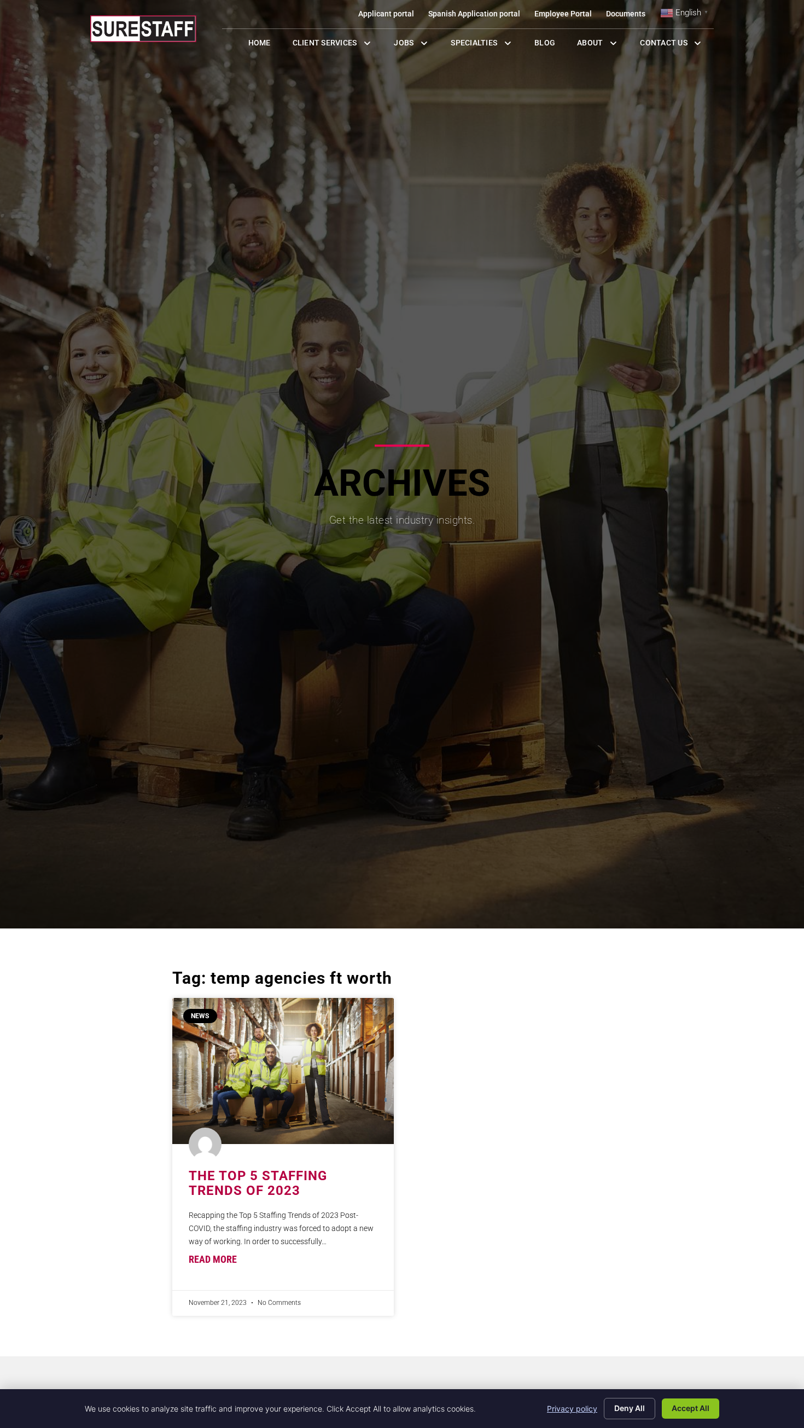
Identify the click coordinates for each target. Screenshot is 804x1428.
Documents (629, 16)
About (603, 45)
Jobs (413, 45)
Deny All (629, 1408)
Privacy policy (572, 1408)
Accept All (690, 1408)
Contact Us (677, 45)
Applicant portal (389, 16)
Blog (550, 45)
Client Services (338, 45)
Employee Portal (566, 16)
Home (265, 45)
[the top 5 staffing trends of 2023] (283, 1071)
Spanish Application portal (477, 16)
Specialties (487, 45)
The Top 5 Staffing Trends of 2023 (258, 1183)
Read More (213, 1259)
